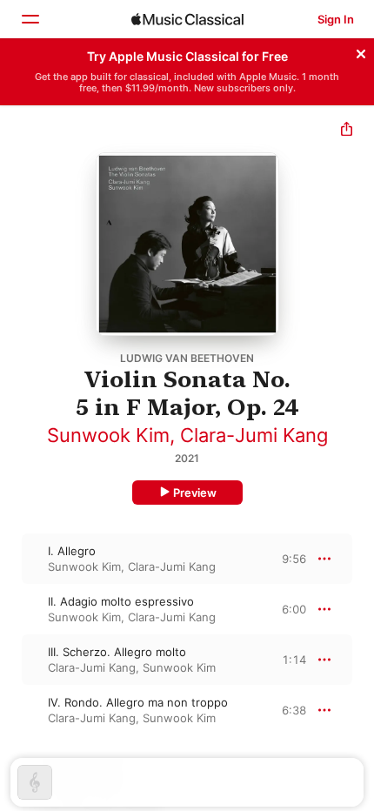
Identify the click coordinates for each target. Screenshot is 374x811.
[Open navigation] (29, 19)
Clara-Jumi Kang (254, 435)
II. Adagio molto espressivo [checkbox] (121, 601)
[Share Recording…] (346, 131)
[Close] (361, 51)
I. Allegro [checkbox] (72, 551)
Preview (195, 492)
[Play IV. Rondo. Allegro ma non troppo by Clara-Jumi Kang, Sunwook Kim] (11, 710)
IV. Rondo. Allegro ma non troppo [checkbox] (138, 702)
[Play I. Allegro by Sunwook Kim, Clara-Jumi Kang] (11, 559)
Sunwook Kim (108, 435)
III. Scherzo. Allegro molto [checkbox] (117, 652)
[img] (187, 19)
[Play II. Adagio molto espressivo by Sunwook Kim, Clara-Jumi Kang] (11, 609)
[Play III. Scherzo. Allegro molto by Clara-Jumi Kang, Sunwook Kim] (11, 660)
